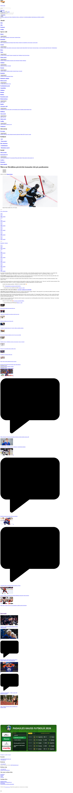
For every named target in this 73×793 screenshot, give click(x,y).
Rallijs (3, 83)
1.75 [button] (1, 220)
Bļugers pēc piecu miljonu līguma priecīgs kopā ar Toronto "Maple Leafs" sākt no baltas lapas (8, 660)
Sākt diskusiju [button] (18, 364)
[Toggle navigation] (0, 18)
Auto (10, 83)
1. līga (40, 47)
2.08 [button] (1, 254)
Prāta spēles (10, 109)
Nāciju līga (49, 47)
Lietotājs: (2, 12)
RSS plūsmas (2, 783)
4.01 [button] (1, 223)
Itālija (26, 47)
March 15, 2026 (22, 287)
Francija (31, 47)
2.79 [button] (1, 222)
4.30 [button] (1, 246)
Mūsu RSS (22, 134)
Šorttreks (21, 60)
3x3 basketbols (24, 42)
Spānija (23, 47)
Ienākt (2, 16)
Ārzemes (11, 55)
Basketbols (7, 157)
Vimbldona (20, 55)
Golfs (13, 109)
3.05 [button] (1, 247)
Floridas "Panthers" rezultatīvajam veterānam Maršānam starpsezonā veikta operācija (14, 595)
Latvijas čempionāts (5, 37)
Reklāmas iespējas (3, 781)
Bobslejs (5, 60)
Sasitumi (4, 124)
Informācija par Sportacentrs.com (6, 782)
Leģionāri (16, 37)
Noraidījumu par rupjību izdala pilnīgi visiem (6, 354)
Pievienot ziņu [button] (2, 364)
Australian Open (15, 55)
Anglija (21, 47)
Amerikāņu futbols (23, 109)
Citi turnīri (9, 65)
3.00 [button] (1, 265)
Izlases (19, 37)
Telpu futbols (9, 47)
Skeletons (2, 60)
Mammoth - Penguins (4, 243)
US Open (2, 55)
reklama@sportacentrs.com (5, 770)
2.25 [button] (1, 215)
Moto (5, 83)
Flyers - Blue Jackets (3, 211)
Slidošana (24, 60)
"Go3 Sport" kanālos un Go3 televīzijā (24, 289)
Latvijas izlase (13, 47)
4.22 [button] (1, 255)
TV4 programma (12, 157)
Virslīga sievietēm (10, 71)
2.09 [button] (1, 263)
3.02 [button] (1, 261)
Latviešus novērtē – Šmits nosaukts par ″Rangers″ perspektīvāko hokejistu (12, 446)
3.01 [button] (1, 256)
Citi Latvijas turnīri (44, 47)
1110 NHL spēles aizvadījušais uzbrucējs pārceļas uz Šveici (10, 585)
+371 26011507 (3, 759)
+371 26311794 (3, 769)
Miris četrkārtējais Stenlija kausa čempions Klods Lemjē (7, 308)
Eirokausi (11, 42)
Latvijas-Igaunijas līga (6, 42)
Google (8, 11)
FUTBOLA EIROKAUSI (4, 17)
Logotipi (29, 134)
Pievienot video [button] (13, 364)
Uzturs (1, 124)
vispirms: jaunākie (10, 366)
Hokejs (21, 157)
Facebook (3, 11)
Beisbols (28, 109)
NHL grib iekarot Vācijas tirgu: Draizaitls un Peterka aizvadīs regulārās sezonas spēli (14, 436)
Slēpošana (17, 60)
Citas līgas (34, 47)
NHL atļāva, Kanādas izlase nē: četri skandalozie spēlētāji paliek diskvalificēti (13, 605)
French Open (24, 55)
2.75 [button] (1, 231)
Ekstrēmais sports (17, 109)
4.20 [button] (1, 214)
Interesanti (3, 613)
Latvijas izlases (11, 37)
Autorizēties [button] (2, 10)
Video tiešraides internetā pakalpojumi (14, 134)
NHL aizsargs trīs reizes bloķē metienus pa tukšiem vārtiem (8, 348)
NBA (11, 17)
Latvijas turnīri (35, 42)
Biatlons (8, 60)
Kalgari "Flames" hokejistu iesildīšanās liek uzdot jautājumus (8, 361)
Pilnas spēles (17, 157)
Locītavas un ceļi (9, 124)
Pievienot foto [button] (7, 364)
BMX (1, 102)
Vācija (28, 47)
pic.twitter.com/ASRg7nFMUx (19, 300)
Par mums (26, 134)
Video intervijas (25, 157)
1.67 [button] (1, 249)
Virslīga (5, 47)
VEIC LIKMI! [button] (2, 216)
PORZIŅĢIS (14, 17)
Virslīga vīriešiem (3, 71)
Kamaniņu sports (13, 60)
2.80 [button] (1, 213)
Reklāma (1, 134)
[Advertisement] (9, 716)
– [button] (0, 219)
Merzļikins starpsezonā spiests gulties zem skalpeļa (8, 516)
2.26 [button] (1, 224)
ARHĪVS (42, 17)
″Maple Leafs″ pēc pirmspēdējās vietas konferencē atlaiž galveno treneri (9, 314)
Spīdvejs (7, 83)
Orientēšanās (2, 109)
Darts (30, 109)
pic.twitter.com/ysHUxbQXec (16, 286)
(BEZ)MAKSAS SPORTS (36, 17)
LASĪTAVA (21, 17)
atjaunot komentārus (3, 366)
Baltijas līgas (2, 65)
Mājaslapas (5, 134)
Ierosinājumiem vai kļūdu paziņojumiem (7, 784)
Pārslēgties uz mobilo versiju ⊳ (5, 754)
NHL (18, 17)
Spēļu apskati (30, 157)
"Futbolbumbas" (54, 47)
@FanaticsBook (7, 286)
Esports (6, 109)
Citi (33, 157)
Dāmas (17, 42)
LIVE (1, 157)
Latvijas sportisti (6, 55)
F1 (0, 83)
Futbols (4, 157)
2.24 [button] (1, 233)
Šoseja (4, 102)
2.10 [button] (1, 217)
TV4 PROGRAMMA (27, 17)
